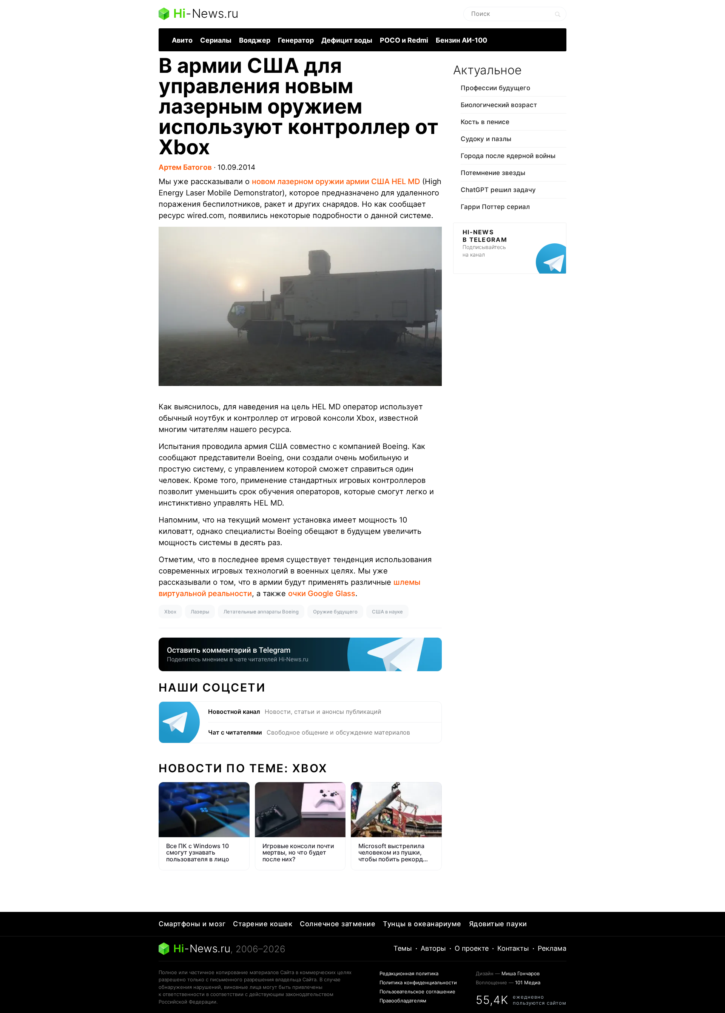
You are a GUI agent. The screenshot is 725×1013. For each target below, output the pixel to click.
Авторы (433, 948)
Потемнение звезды (493, 173)
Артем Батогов (185, 167)
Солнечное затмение (337, 924)
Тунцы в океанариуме (422, 924)
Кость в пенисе (485, 122)
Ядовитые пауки (498, 924)
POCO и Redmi (404, 40)
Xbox (170, 612)
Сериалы (215, 40)
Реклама (552, 948)
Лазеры (200, 612)
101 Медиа (527, 982)
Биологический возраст (499, 105)
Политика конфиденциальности (418, 982)
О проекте (472, 948)
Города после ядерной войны (508, 156)
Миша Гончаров (520, 973)
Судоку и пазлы (486, 139)
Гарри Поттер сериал (495, 207)
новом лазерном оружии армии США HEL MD (336, 181)
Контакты (513, 948)
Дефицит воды (346, 40)
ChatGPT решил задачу (498, 190)
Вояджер (254, 40)
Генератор (296, 40)
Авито (182, 40)
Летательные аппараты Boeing (261, 612)
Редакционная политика (408, 973)
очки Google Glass (321, 593)
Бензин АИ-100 (461, 40)
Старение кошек (262, 924)
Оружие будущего (335, 612)
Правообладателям (402, 1001)
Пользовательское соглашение (417, 991)
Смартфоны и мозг (192, 924)
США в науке (387, 612)
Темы (402, 948)
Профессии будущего (495, 88)
